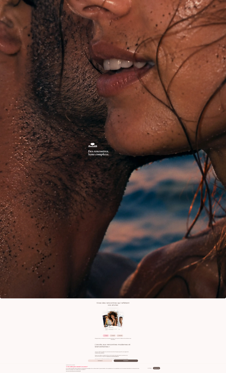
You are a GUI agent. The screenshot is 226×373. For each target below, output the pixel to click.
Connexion (100, 360)
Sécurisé (120, 335)
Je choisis (150, 368)
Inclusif (113, 335)
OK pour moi (156, 368)
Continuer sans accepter (70, 364)
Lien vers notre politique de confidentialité (73, 371)
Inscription (125, 360)
